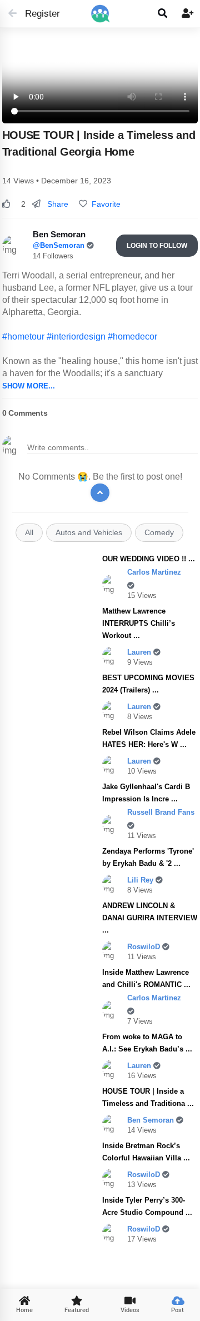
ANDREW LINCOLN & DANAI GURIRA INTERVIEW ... (149, 917)
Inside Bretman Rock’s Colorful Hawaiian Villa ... (146, 1151)
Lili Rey (141, 880)
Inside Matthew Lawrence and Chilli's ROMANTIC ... (146, 978)
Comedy (159, 533)
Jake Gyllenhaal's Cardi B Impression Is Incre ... (146, 792)
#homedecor (132, 336)
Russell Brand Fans (160, 812)
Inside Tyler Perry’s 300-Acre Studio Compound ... (147, 1206)
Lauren (140, 652)
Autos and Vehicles (89, 533)
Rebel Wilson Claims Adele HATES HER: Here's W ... (149, 738)
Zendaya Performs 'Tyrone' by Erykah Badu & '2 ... (148, 857)
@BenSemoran (60, 245)
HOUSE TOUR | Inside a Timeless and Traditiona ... (148, 1097)
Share (56, 204)
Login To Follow (157, 246)
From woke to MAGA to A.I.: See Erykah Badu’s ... (147, 1043)
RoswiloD (144, 947)
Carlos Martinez (154, 572)
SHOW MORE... (28, 386)
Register (37, 13)
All (29, 533)
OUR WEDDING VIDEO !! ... (148, 559)
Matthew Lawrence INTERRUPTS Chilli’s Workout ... (138, 623)
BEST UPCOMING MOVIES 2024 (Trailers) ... (148, 684)
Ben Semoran (151, 1120)
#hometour (23, 336)
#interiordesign (76, 336)
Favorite (104, 204)
